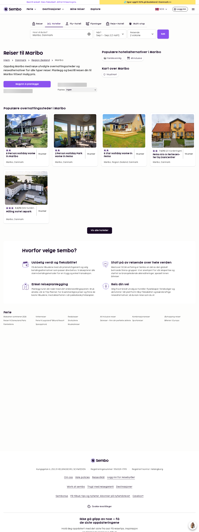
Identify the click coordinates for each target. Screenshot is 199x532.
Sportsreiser (137, 320)
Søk (163, 34)
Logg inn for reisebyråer (121, 477)
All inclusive (136, 58)
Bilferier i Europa (171, 320)
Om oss (68, 477)
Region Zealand (40, 60)
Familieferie (8, 324)
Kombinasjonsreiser (141, 317)
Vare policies (82, 477)
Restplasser (73, 317)
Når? (98, 32)
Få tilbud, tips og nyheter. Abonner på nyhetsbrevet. (100, 496)
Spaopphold (41, 324)
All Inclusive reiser (108, 317)
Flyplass (61, 90)
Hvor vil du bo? (40, 32)
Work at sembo (76, 486)
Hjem (6, 60)
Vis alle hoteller (99, 230)
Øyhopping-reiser (172, 317)
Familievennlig (114, 58)
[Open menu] (193, 9)
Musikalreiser (74, 324)
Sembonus (62, 496)
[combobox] (59, 35)
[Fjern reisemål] (89, 34)
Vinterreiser (41, 317)
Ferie (30, 9)
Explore (96, 9)
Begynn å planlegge (27, 84)
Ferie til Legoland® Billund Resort (50, 320)
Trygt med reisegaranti (100, 486)
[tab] (37, 24)
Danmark (20, 60)
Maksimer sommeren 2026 (15, 317)
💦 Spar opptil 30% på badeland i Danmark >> (147, 2)
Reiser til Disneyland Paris (14, 320)
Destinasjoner (52, 9)
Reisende (135, 32)
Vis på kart (111, 74)
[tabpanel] (99, 34)
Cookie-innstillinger (102, 506)
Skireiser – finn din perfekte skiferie (115, 320)
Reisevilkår (98, 477)
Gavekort (138, 496)
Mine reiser (77, 9)
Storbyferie (73, 320)
